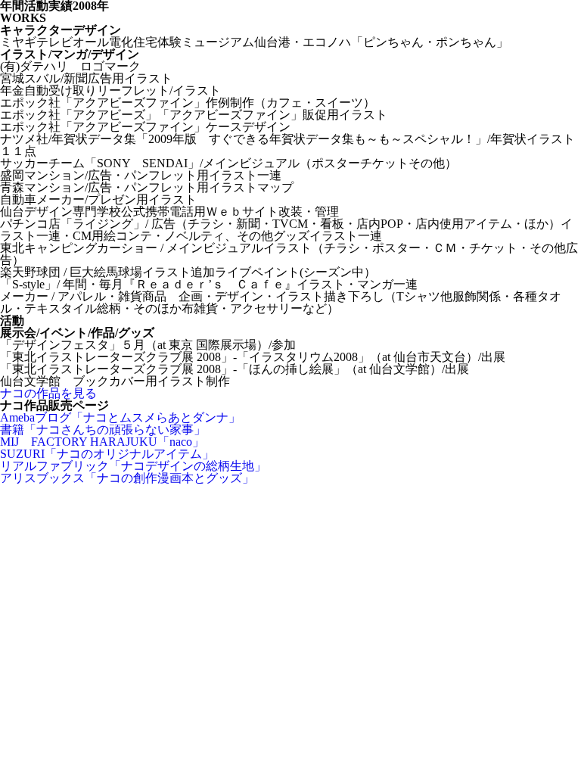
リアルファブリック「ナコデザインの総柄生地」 (133, 465)
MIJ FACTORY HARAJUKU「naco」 (102, 441)
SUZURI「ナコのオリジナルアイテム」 (107, 453)
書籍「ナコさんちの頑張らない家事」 (103, 429)
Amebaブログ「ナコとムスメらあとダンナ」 (120, 417)
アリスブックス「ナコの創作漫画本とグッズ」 (127, 478)
